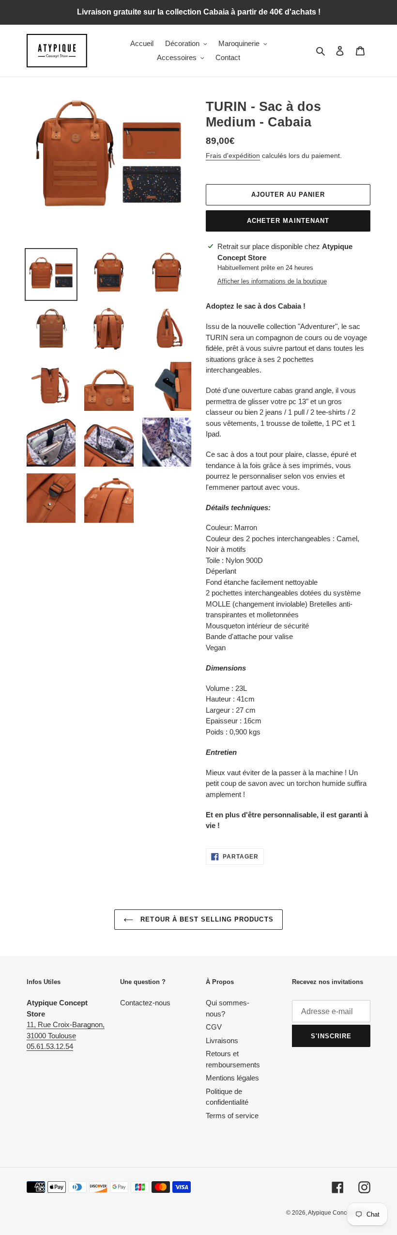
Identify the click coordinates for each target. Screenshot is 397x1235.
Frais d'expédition (233, 155)
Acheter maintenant (288, 220)
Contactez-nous (145, 1003)
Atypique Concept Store (339, 1212)
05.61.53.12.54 (50, 1046)
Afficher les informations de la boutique (272, 281)
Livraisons (222, 1040)
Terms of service (232, 1115)
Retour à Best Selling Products (205, 919)
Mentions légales (232, 1078)
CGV (214, 1027)
